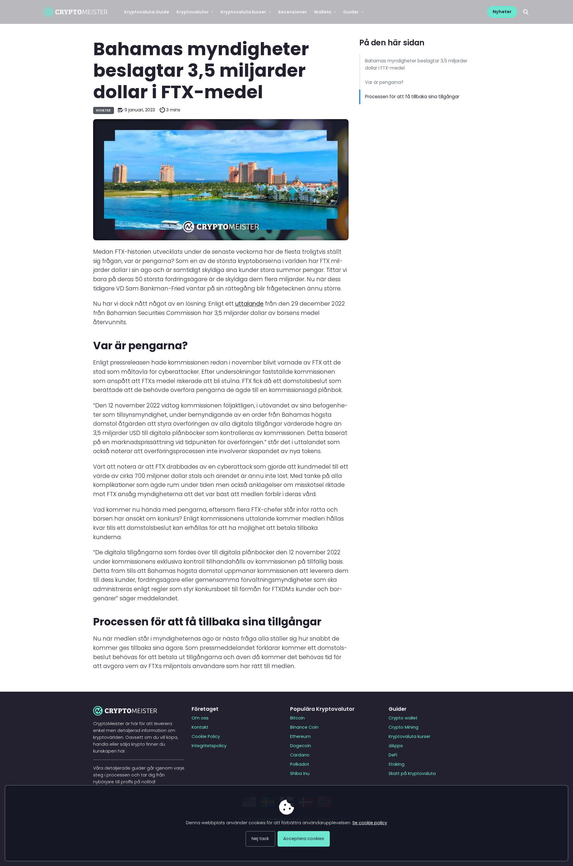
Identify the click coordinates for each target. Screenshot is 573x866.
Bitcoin (297, 718)
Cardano (299, 755)
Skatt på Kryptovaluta (412, 773)
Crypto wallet (403, 718)
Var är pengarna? (384, 82)
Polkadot (299, 764)
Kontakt (200, 727)
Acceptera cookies (303, 839)
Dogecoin (300, 746)
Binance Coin (304, 727)
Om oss (200, 718)
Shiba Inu (299, 773)
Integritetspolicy (209, 746)
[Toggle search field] (525, 12)
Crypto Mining (403, 727)
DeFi (393, 755)
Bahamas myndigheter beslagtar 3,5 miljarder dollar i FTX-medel (416, 64)
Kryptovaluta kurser (409, 736)
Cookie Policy (206, 736)
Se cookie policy (369, 823)
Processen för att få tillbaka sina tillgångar (412, 96)
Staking (396, 764)
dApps (396, 746)
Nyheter (103, 110)
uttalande (249, 304)
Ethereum (300, 736)
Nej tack (260, 839)
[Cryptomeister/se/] (75, 12)
